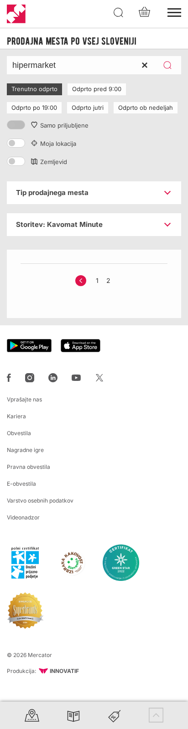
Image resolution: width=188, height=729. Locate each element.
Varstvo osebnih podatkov (40, 500)
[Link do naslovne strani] (16, 14)
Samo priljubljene (64, 125)
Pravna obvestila (28, 466)
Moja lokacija (58, 143)
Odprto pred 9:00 (96, 88)
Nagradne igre (25, 450)
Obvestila (19, 433)
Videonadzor (23, 517)
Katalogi (73, 715)
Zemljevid (53, 161)
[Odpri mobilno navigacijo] (174, 11)
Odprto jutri (88, 107)
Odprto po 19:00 (34, 107)
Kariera (16, 416)
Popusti (114, 715)
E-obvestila (21, 483)
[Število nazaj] (80, 280)
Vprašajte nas (24, 399)
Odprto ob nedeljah (145, 107)
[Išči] (119, 13)
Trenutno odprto (34, 88)
